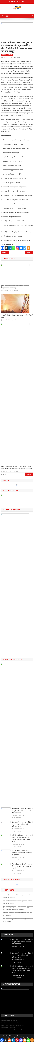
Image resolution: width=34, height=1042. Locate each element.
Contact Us (12, 1038)
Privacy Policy (21, 1038)
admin (14, 320)
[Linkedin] (10, 248)
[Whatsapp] (13, 248)
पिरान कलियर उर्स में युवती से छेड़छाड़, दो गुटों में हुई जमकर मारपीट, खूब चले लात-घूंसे (22, 866)
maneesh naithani (16, 817)
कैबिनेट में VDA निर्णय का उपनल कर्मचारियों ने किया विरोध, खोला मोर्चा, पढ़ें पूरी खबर (22, 853)
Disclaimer (30, 1038)
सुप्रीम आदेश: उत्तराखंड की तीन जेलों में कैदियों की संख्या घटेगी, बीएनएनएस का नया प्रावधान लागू (15, 287)
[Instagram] (17, 248)
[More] (28, 248)
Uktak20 (17, 58)
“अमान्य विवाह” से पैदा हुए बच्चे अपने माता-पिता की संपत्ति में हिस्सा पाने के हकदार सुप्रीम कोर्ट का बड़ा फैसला (30, 253)
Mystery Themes (26, 1036)
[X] (6, 248)
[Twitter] (24, 248)
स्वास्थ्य (10, 54)
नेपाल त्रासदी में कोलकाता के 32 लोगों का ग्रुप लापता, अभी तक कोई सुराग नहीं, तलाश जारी (22, 811)
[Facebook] (2, 248)
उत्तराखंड (3, 54)
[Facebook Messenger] (21, 248)
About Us (4, 1038)
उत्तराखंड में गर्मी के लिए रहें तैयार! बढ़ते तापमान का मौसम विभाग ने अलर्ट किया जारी (17, 316)
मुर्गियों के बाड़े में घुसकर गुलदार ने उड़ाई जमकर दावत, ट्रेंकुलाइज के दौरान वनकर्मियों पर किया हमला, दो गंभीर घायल (22, 838)
